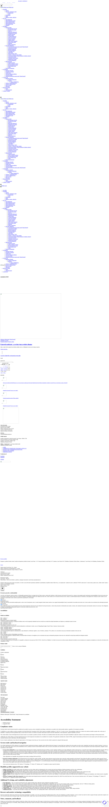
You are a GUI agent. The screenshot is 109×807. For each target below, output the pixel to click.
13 (1, 368)
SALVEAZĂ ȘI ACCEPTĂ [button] (6, 608)
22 (4, 370)
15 (4, 368)
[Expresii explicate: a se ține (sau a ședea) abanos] (31, 338)
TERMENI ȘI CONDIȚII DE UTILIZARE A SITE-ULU (14, 448)
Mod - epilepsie (4, 618)
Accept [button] (7, 584)
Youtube (2, 459)
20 (1, 370)
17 (6, 368)
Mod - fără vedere (4, 636)
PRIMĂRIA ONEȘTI (7, 451)
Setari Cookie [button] (3, 584)
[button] (1, 668)
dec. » (4, 372)
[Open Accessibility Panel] (1, 805)
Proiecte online (11, 341)
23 (5, 370)
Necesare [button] (2, 598)
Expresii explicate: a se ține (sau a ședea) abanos (16, 344)
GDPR (4, 447)
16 (5, 368)
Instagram (2, 457)
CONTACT (24, 1)
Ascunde (12, 712)
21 (2, 370)
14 (2, 368)
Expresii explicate (4, 341)
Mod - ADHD (3, 632)
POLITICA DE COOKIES (8, 450)
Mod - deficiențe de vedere (6, 622)
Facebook (2, 456)
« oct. (2, 372)
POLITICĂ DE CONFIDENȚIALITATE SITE (12, 449)
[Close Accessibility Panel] (1, 613)
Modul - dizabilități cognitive (6, 627)
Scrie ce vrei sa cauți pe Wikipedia (19, 646)
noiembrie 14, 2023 (4, 340)
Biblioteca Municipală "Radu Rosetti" (8, 339)
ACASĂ (20, 1)
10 (6, 367)
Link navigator (3, 709)
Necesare (4, 600)
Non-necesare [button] (3, 603)
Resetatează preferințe (5, 712)
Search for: (3, 360)
